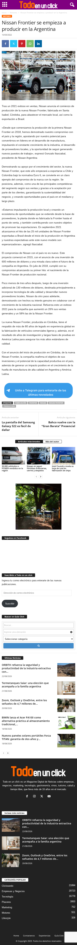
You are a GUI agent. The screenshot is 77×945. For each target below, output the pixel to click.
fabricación (20, 403)
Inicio (4, 12)
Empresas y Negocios (13, 891)
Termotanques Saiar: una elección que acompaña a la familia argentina (25, 684)
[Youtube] (49, 796)
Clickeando (7, 886)
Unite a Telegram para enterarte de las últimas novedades (40, 392)
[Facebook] (5, 43)
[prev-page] (36, 476)
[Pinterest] (21, 43)
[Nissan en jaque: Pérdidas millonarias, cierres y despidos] (38, 455)
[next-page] (40, 476)
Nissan (43, 403)
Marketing (7, 907)
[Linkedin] (38, 43)
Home (16, 935)
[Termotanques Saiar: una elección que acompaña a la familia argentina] (66, 688)
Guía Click (59, 935)
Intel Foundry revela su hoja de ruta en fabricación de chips (63, 468)
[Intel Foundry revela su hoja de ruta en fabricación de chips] (63, 455)
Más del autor (52, 441)
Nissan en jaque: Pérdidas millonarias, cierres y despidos (37, 468)
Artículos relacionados (29, 441)
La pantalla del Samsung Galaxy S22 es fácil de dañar (18, 426)
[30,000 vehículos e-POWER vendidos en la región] (13, 455)
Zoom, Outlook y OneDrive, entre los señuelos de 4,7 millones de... (24, 702)
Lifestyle (6, 918)
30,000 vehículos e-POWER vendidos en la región (12, 468)
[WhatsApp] (30, 43)
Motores (13, 12)
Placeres (6, 902)
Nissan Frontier (56, 403)
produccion (9, 406)
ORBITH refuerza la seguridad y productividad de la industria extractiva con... (26, 668)
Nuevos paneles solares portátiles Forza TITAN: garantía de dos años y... (26, 737)
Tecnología (7, 896)
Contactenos (29, 935)
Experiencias (44, 935)
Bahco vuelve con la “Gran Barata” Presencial (58, 424)
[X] (13, 43)
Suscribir (9, 603)
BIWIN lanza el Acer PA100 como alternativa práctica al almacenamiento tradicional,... (26, 721)
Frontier (33, 403)
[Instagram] (35, 796)
